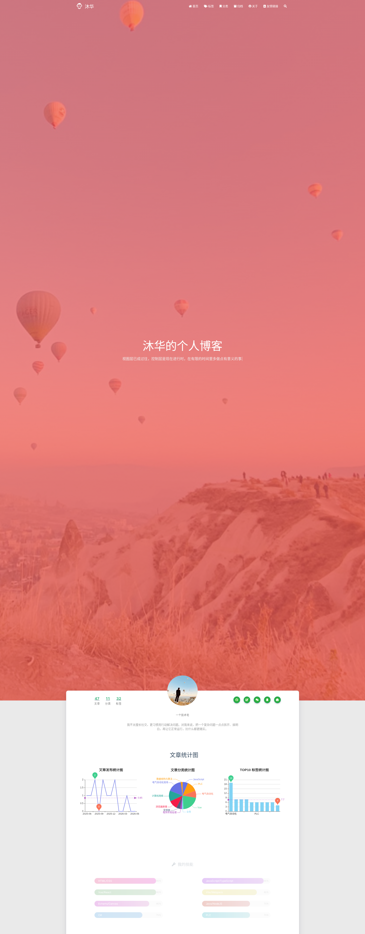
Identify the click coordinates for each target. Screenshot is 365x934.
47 (97, 698)
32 (118, 698)
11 (108, 698)
